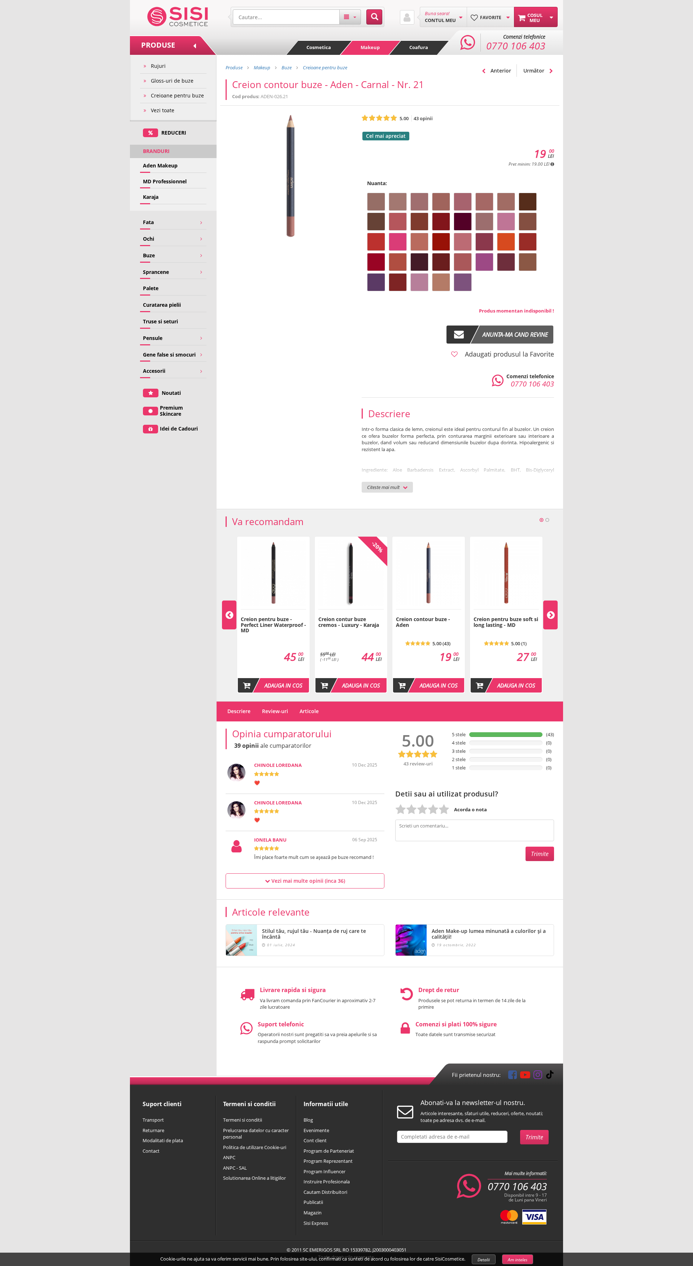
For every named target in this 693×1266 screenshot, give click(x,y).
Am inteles (517, 1260)
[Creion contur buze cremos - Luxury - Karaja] (351, 613)
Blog (308, 1120)
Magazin (313, 1212)
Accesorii (154, 370)
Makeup (370, 47)
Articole (309, 711)
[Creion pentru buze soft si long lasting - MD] (506, 613)
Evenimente (316, 1130)
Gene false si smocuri (169, 354)
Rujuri (158, 65)
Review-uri (275, 711)
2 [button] (547, 520)
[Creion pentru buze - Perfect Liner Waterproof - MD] (273, 613)
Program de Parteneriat (329, 1151)
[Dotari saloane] (177, 16)
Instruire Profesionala (327, 1181)
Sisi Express (316, 1223)
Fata (148, 222)
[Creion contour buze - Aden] (428, 613)
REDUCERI (173, 132)
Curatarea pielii (162, 304)
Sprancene (156, 272)
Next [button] (550, 615)
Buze (149, 255)
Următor (534, 70)
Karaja (150, 196)
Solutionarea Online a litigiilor (254, 1178)
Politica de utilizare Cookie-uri (254, 1147)
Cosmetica (318, 47)
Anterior (500, 70)
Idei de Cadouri (179, 428)
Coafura (418, 47)
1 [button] (541, 520)
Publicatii (313, 1202)
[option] (273, 615)
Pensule (152, 338)
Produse (234, 67)
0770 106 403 (517, 1186)
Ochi (148, 238)
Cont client (315, 1140)
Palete (150, 288)
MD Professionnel (165, 181)
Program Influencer (324, 1171)
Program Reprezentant (328, 1161)
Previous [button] (229, 615)
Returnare (153, 1130)
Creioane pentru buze (177, 95)
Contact (151, 1151)
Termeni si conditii (242, 1120)
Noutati (170, 392)
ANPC (229, 1157)
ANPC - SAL (235, 1168)
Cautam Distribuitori (325, 1192)
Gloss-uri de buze (172, 80)
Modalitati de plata (163, 1140)
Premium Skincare (171, 410)
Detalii (484, 1260)
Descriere (238, 711)
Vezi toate (162, 110)
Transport (153, 1120)
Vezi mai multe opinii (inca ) (307, 880)
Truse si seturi (160, 321)
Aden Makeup (160, 165)
